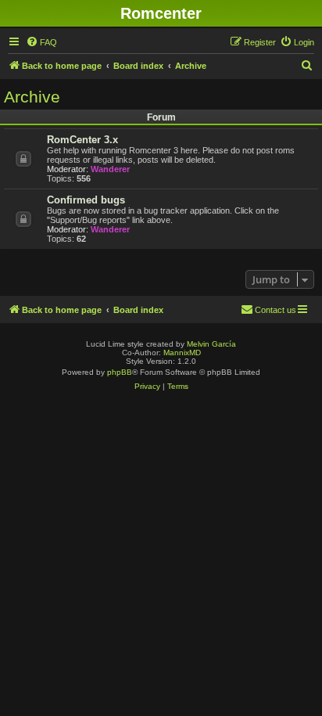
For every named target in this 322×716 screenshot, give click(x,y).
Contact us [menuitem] (275, 310)
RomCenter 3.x (82, 140)
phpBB (119, 372)
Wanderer (110, 169)
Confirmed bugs (86, 200)
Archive (32, 97)
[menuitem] (41, 42)
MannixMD (182, 352)
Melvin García (211, 344)
